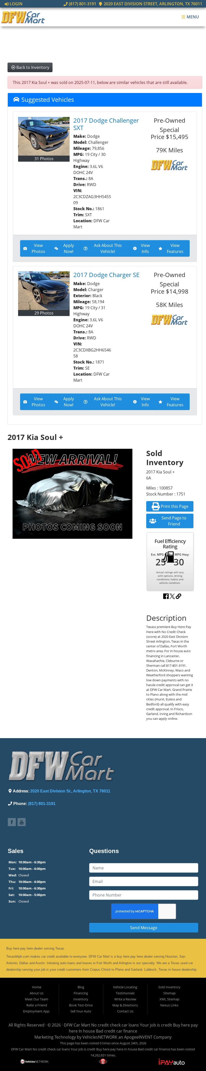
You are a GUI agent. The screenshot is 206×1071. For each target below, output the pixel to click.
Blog (81, 987)
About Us (36, 993)
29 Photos (44, 313)
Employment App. (36, 1011)
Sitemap (169, 993)
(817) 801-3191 (82, 4)
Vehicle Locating (125, 987)
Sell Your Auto (80, 1011)
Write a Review (125, 999)
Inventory (80, 999)
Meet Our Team (36, 999)
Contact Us (125, 1011)
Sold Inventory (169, 987)
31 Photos (44, 158)
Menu (192, 17)
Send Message (143, 927)
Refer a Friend (36, 1005)
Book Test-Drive (81, 1005)
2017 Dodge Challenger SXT (106, 124)
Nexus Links (169, 1005)
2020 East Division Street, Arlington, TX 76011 (152, 4)
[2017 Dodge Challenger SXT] (44, 136)
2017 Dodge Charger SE (106, 275)
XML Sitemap (169, 999)
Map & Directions (125, 1005)
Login (16, 4)
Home (36, 987)
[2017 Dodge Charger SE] (44, 290)
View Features (175, 248)
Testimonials (125, 993)
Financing (81, 993)
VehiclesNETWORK (99, 1037)
